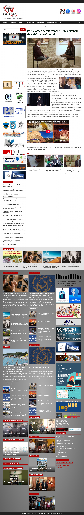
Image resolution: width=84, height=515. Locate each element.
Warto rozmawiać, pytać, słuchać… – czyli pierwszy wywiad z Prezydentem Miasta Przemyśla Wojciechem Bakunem (72, 161)
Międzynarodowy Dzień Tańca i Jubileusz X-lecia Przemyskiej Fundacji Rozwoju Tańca (39, 147)
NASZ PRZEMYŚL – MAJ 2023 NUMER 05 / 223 (42, 465)
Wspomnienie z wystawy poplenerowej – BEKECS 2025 (42, 484)
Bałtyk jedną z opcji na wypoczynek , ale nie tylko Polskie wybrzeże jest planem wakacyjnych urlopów (13, 194)
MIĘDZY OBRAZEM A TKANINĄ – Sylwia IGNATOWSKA (32, 314)
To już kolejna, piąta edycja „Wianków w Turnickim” (32, 322)
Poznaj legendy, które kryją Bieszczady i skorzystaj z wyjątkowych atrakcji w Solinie (6, 332)
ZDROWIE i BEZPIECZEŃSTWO (54, 22)
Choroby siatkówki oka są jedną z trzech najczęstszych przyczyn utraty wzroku (42, 426)
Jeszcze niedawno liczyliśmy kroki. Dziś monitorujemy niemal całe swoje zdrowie (32, 257)
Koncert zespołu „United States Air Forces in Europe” (68, 146)
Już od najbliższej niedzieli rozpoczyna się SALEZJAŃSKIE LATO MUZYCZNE (42, 283)
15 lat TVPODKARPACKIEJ (9, 244)
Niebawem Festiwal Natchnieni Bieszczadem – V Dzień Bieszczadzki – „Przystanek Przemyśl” (6, 397)
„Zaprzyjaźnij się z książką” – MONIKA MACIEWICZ (35, 161)
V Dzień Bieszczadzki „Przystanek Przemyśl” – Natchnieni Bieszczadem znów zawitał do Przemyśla (14, 225)
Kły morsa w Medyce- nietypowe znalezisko (13, 237)
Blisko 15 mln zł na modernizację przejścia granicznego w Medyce (6, 389)
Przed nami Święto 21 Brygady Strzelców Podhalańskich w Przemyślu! (6, 406)
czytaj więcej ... (7, 310)
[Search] (79, 22)
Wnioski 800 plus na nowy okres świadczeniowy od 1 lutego (15, 477)
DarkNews (49, 513)
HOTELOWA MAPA (31, 22)
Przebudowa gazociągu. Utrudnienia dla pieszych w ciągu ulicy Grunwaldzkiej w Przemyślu (6, 414)
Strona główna (6, 22)
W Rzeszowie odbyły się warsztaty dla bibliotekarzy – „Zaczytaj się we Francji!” (6, 340)
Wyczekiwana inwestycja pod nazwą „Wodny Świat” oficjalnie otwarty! (15, 357)
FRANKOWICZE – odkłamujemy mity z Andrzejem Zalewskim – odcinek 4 (54, 161)
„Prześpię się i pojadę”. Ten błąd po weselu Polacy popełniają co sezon (71, 257)
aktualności (13, 22)
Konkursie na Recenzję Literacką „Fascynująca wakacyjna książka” (12, 257)
